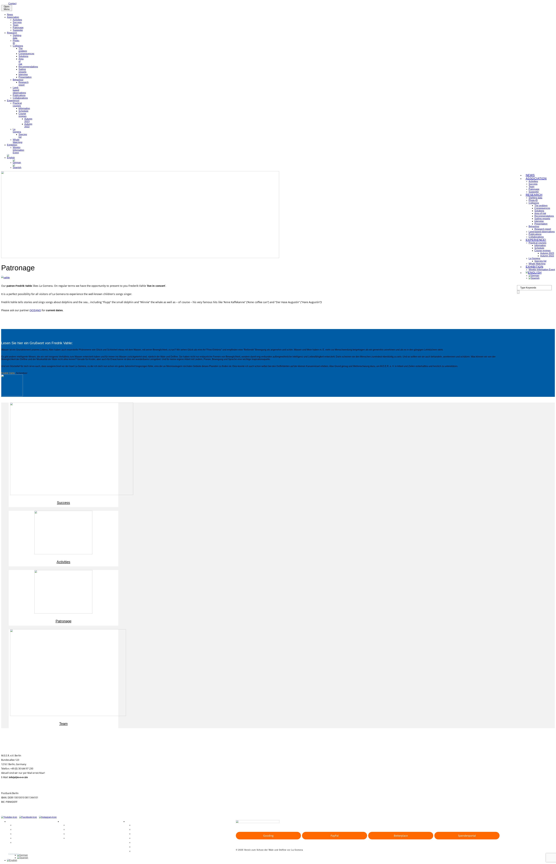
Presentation (25, 77)
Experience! (13, 100)
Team (15, 25)
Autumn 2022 (28, 125)
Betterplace (401, 835)
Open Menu (7, 7)
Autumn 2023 (28, 120)
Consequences (26, 53)
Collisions (18, 46)
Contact (12, 3)
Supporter (18, 30)
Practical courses (17, 104)
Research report (24, 83)
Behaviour (18, 79)
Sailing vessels (22, 70)
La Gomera (17, 130)
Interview (23, 74)
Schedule (23, 111)
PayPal (335, 835)
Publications (19, 95)
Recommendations (28, 66)
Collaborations (20, 98)
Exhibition (12, 145)
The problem (23, 49)
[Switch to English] (12, 860)
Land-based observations (146, 842)
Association (13, 17)
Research (12, 33)
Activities (17, 20)
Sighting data (17, 36)
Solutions (23, 56)
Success (17, 22)
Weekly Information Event (18, 150)
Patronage (18, 27)
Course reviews (22, 114)
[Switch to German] (17, 162)
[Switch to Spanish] (17, 167)
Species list (540, 261)
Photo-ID (137, 829)
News (10, 14)
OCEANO (35, 310)
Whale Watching (17, 141)
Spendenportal (467, 835)
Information (24, 108)
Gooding (268, 835)
